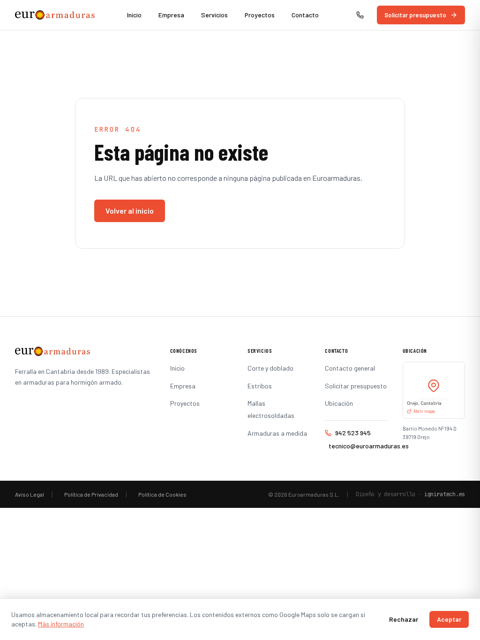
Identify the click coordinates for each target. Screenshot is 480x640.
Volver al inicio (129, 210)
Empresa (171, 15)
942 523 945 (353, 433)
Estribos (260, 386)
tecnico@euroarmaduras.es (358, 446)
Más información (61, 624)
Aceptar (449, 619)
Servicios (214, 15)
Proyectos (260, 15)
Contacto (305, 15)
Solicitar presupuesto (415, 15)
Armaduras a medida (277, 433)
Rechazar (403, 619)
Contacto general (350, 368)
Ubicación (339, 403)
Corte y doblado (270, 368)
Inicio (134, 15)
